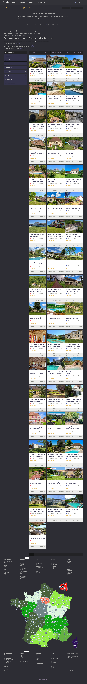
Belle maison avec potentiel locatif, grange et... (73, 483)
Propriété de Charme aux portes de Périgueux (55, 510)
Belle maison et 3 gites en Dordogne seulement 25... (73, 400)
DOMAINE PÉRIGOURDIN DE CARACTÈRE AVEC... (37, 125)
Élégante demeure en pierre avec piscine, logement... (54, 263)
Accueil (14, 2)
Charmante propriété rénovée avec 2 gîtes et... (37, 400)
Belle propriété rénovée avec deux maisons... (55, 98)
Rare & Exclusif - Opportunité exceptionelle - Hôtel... (37, 345)
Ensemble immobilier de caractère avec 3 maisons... (55, 126)
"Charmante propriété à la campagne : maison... (55, 400)
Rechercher (41, 2)
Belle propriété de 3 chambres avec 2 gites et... (74, 70)
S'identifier (66, 8)
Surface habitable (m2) (56, 52)
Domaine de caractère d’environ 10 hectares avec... (36, 71)
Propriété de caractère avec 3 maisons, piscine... (73, 318)
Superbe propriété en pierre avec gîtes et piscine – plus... (37, 373)
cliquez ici (17, 43)
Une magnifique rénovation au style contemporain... (73, 153)
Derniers (34, 52)
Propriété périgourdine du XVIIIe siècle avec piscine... (37, 153)
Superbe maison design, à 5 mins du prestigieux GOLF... (55, 318)
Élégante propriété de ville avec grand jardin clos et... (37, 510)
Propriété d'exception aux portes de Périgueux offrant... (73, 291)
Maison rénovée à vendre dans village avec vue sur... (37, 538)
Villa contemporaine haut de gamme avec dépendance (37, 236)
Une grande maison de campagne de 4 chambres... (54, 291)
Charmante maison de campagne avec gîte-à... (73, 345)
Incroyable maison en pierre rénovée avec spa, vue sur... (73, 428)
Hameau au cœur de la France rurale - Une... (36, 483)
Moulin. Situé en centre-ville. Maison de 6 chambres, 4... (73, 126)
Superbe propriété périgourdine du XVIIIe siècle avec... (73, 236)
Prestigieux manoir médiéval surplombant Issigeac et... (55, 456)
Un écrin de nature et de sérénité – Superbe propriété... (37, 291)
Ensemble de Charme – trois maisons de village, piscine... (37, 181)
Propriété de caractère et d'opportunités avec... (55, 153)
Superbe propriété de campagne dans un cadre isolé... (37, 98)
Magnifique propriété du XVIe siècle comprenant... (55, 208)
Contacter (31, 2)
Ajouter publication (77, 8)
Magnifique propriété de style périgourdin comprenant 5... (55, 236)
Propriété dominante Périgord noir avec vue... (73, 180)
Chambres (66, 52)
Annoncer (22, 2)
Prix (45, 52)
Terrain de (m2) (77, 52)
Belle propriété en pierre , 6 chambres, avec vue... (37, 318)
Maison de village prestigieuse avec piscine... (55, 70)
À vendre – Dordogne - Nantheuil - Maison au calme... (54, 428)
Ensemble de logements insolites (73, 373)
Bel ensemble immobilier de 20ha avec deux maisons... (37, 208)
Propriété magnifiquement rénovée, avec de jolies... (55, 483)
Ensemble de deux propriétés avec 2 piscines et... (37, 455)
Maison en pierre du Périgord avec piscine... (73, 98)
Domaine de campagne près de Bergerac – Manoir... (36, 428)
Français (79, 2)
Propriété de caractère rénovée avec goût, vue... (55, 345)
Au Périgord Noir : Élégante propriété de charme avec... (37, 263)
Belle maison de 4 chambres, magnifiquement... (53, 181)
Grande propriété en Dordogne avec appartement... (74, 455)
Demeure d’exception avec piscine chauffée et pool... (74, 208)
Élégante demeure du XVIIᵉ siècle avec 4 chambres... (55, 373)
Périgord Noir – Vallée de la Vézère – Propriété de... (74, 263)
